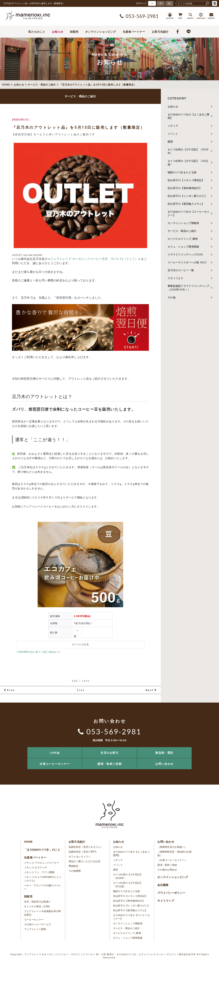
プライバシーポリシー (171, 892)
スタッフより (175, 278)
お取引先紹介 (160, 31)
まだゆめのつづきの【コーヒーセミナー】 (189, 213)
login (214, 3)
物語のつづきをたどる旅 (182, 172)
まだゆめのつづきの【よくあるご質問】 (189, 116)
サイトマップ (165, 900)
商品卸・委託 (164, 752)
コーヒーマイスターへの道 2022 (187, 262)
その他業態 (75, 870)
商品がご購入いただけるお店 (84, 861)
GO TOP (209, 748)
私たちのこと (36, 31)
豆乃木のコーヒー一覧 (181, 270)
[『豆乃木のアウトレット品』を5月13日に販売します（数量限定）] (80, 195)
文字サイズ (141, 3)
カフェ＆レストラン (80, 856)
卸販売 (74, 31)
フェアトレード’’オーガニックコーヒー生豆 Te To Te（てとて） (94, 259)
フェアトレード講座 (35, 929)
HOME (28, 841)
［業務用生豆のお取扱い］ (172, 846)
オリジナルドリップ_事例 (183, 238)
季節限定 (73, 866)
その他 (173, 297)
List (80, 690)
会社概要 (163, 885)
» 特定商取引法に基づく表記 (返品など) (38, 651)
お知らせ (57, 31)
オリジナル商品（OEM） (38, 906)
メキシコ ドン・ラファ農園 (39, 872)
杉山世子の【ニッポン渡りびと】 (187, 196)
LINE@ (55, 752)
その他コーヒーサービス (37, 924)
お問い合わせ (164, 763)
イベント (173, 133)
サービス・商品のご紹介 (182, 231)
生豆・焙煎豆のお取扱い (37, 901)
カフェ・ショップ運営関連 (183, 246)
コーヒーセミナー (34, 919)
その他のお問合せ (167, 869)
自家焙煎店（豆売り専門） (83, 851)
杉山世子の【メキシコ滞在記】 (186, 180)
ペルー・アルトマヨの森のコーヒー (42, 887)
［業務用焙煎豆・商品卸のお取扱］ (174, 853)
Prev (11, 690)
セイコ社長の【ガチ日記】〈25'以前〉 (188, 162)
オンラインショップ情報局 (183, 223)
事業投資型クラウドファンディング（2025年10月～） (189, 287)
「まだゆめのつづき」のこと (42, 849)
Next (150, 690)
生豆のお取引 (110, 752)
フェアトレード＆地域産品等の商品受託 (42, 913)
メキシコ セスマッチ (35, 867)
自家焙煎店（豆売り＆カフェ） (86, 846)
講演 (170, 141)
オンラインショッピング (100, 31)
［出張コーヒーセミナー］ (172, 860)
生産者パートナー (134, 31)
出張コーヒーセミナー (55, 763)
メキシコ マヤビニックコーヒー (41, 862)
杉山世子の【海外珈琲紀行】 (185, 188)
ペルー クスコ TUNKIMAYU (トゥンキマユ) (42, 878)
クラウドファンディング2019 (185, 254)
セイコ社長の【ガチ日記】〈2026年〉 (188, 151)
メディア (173, 125)
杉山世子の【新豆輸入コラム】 (186, 203)
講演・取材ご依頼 (110, 763)
